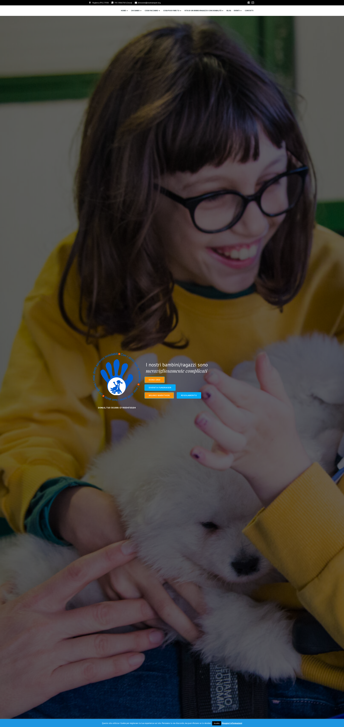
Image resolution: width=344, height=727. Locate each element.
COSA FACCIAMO (151, 10)
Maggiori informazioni (232, 723)
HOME (123, 10)
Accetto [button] (217, 723)
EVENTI (237, 10)
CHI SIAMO (135, 10)
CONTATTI (249, 10)
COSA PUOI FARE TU (171, 10)
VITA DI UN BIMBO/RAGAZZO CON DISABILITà (202, 10)
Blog (229, 10)
